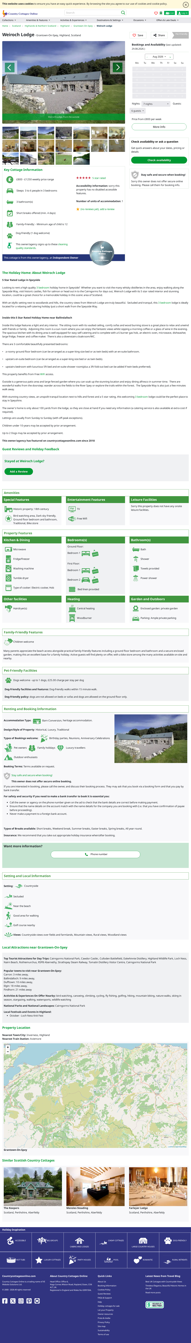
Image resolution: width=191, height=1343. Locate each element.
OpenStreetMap (181, 1146)
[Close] (186, 5)
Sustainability (104, 1330)
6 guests (136, 110)
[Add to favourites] (156, 13)
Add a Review (19, 471)
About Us (102, 1281)
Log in (184, 13)
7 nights (148, 104)
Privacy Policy (104, 1322)
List (172, 13)
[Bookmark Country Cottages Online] (161, 13)
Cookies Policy (104, 1289)
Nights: (136, 103)
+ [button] (8, 1047)
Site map (101, 1326)
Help (100, 1302)
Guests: (177, 103)
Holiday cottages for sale (109, 1306)
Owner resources (105, 1314)
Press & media (104, 1318)
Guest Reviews (104, 1293)
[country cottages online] (20, 12)
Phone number (99, 854)
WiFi (42, 374)
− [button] (8, 1052)
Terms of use (103, 1334)
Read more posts (153, 1292)
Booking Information (107, 1285)
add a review (107, 209)
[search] (122, 12)
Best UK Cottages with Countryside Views (163, 1281)
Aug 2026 (158, 56)
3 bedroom (42, 287)
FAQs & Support (105, 1297)
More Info (159, 127)
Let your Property (106, 1310)
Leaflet (170, 1146)
